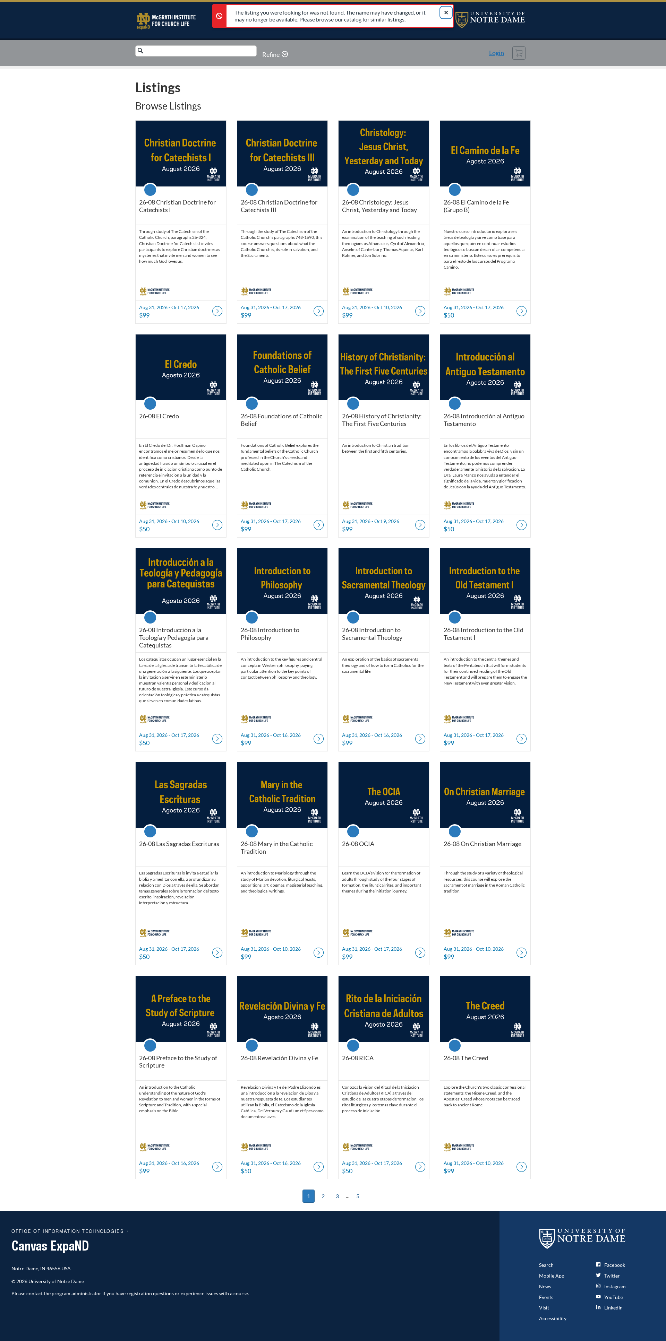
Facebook (614, 1265)
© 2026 (19, 1281)
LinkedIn (613, 1307)
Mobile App (551, 1276)
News (545, 1286)
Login (496, 52)
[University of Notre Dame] (582, 1238)
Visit (544, 1307)
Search (546, 1265)
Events (546, 1297)
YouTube (613, 1297)
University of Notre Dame (490, 20)
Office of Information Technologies (67, 1231)
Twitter (611, 1276)
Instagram (614, 1286)
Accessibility (552, 1318)
